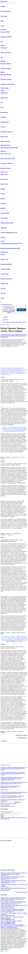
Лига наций (4, 227)
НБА (2, 41)
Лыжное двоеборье (5, 269)
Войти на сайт (4, 1)
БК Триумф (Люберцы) (19, 334)
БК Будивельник (20, 335)
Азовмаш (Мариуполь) (10, 335)
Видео (2, 21)
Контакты (3, 925)
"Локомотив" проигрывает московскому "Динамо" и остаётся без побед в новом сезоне (13, 910)
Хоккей (2, 241)
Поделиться (4, 741)
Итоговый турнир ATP (6, 131)
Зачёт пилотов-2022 (6, 153)
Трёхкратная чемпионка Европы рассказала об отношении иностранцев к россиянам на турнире (12, 778)
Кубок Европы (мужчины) (7, 334)
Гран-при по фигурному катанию (9, 147)
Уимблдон (3, 117)
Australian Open (5, 122)
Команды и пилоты (6, 168)
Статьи (2, 25)
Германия (3, 203)
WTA (2, 107)
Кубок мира (4, 47)
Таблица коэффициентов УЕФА (9, 232)
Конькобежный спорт (6, 264)
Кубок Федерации (5, 141)
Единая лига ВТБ (5, 32)
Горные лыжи (4, 259)
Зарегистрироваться (21, 817)
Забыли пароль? (11, 817)
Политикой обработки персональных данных (9, 311)
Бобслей (3, 254)
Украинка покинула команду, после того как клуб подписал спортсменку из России (13, 877)
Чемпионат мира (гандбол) (7, 84)
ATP (2, 102)
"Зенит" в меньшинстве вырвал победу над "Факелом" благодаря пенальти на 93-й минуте (13, 898)
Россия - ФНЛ (4, 179)
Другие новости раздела (21, 892)
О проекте (17, 925)
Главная (3, 6)
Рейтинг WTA (4, 97)
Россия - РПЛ (4, 174)
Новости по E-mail (8, 924)
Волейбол (3, 61)
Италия (3, 198)
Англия (2, 193)
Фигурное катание (5, 145)
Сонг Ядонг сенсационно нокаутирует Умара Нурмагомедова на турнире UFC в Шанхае (13, 902)
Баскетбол (3, 29)
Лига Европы (4, 218)
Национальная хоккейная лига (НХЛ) (10, 248)
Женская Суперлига (6, 68)
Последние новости (5, 11)
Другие (2, 298)
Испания (3, 188)
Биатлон (3, 45)
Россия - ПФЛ (4, 184)
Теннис (2, 90)
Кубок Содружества (6, 52)
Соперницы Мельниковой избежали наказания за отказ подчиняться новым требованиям (13, 773)
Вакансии (21, 924)
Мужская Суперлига (6, 63)
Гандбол (3, 72)
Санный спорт (4, 283)
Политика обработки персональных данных (13, 926)
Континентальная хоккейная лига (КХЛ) (11, 243)
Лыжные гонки (5, 88)
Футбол (3, 172)
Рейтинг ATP (4, 93)
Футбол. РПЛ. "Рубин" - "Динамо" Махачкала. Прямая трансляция (11, 921)
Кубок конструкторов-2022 (8, 158)
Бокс (2, 57)
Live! (6, 172)
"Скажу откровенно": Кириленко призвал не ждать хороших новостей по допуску (13, 881)
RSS (2, 924)
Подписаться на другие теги (7, 806)
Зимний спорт (4, 252)
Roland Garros (4, 112)
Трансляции (4, 16)
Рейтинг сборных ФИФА (7, 222)
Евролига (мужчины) (6, 36)
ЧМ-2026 (3, 237)
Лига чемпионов (5, 213)
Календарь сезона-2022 (6, 163)
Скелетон (3, 288)
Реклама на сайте (10, 925)
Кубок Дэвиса (4, 136)
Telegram (15, 924)
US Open (3, 126)
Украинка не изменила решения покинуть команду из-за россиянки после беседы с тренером (14, 768)
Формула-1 (3, 151)
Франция (3, 208)
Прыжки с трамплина (6, 278)
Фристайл (3, 293)
